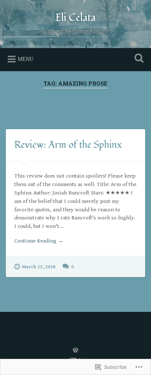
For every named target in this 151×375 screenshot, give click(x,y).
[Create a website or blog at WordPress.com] (75, 351)
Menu (25, 59)
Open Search (137, 59)
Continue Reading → (38, 241)
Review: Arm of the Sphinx (68, 145)
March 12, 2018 (38, 267)
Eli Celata (76, 18)
